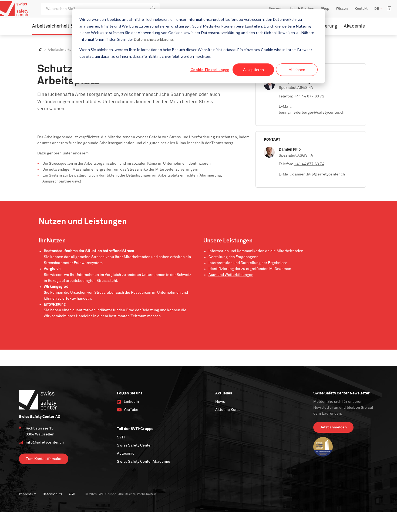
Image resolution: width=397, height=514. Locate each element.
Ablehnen (297, 69)
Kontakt (361, 9)
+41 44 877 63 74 (309, 164)
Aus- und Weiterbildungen (230, 275)
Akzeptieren (253, 69)
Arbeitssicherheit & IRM (57, 26)
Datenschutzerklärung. (154, 39)
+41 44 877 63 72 (309, 96)
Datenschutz (52, 494)
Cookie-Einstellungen (209, 69)
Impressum (27, 494)
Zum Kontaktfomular (44, 459)
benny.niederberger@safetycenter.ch (312, 112)
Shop (325, 9)
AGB (72, 494)
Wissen (342, 9)
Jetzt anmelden (333, 427)
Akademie (354, 26)
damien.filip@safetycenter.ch (318, 174)
